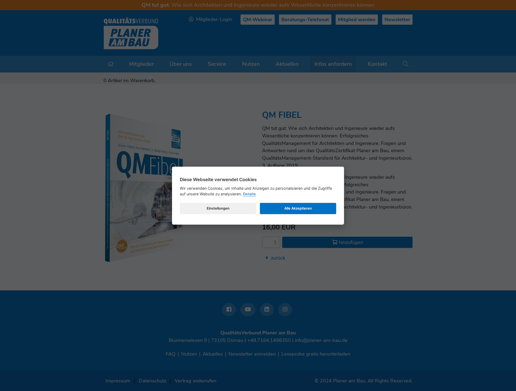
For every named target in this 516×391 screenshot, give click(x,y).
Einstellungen (218, 208)
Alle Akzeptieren (298, 208)
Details (249, 194)
